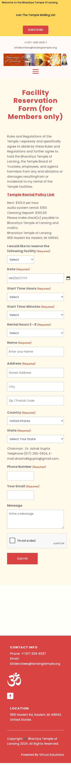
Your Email (23, 486)
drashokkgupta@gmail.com (37, 459)
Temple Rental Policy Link (30, 194)
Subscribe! (35, 30)
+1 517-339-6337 (35, 42)
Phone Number (26, 466)
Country (21, 412)
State (19, 430)
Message (14, 505)
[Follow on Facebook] (10, 696)
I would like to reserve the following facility (28, 248)
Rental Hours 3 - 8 (29, 324)
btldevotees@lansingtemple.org (35, 47)
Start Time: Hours (29, 288)
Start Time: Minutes (30, 306)
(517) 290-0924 (36, 453)
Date (18, 269)
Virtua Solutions (51, 755)
